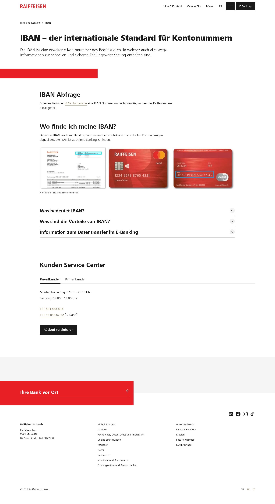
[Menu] (230, 6)
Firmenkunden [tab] (75, 279)
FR (248, 489)
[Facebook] (238, 414)
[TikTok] (252, 414)
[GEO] (127, 391)
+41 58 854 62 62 (52, 315)
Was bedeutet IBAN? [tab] (62, 211)
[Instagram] (245, 414)
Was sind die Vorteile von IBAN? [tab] (75, 221)
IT (254, 489)
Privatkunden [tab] (50, 279)
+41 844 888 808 (51, 309)
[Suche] (220, 6)
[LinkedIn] (231, 414)
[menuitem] (172, 6)
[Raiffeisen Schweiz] (33, 6)
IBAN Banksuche (76, 103)
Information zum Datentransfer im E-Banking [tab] (89, 232)
